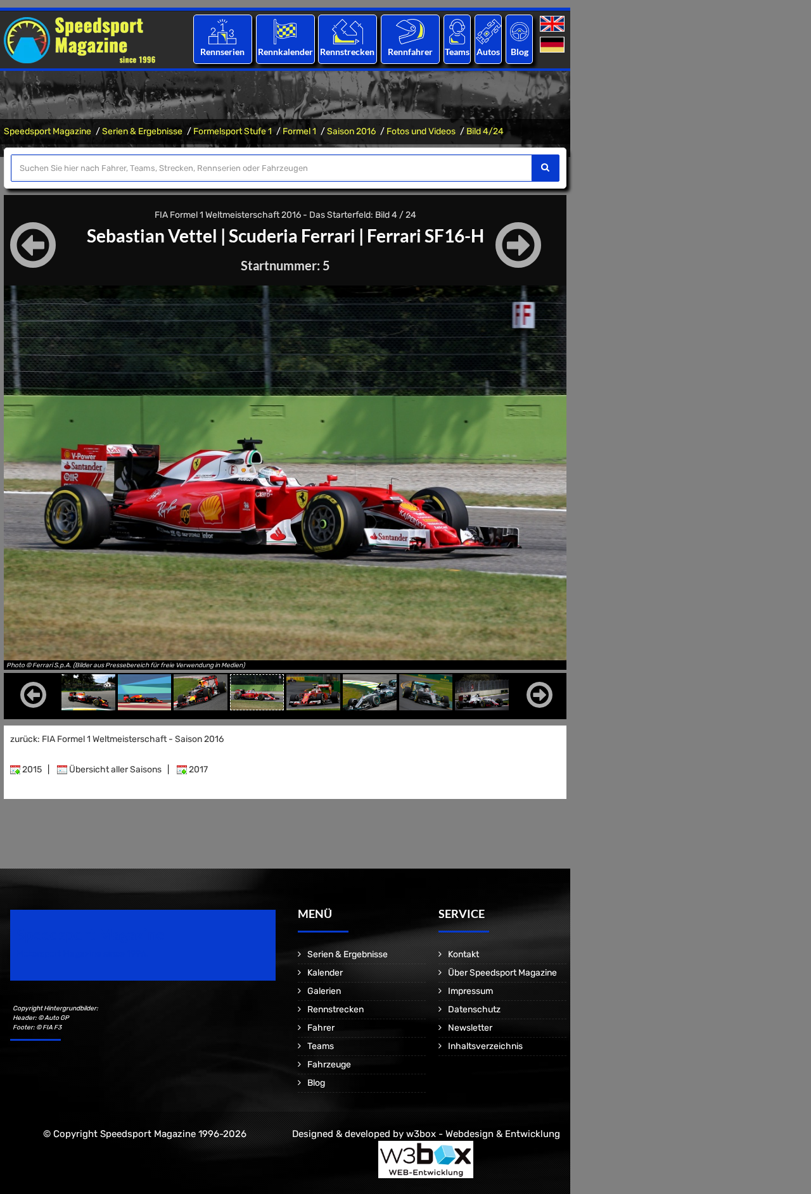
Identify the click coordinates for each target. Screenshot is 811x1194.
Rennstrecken (348, 51)
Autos (488, 51)
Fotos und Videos (421, 131)
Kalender (325, 972)
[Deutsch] (553, 45)
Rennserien (222, 51)
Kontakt (463, 954)
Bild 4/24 (485, 131)
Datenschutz (474, 1009)
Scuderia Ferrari (292, 235)
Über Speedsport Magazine (502, 972)
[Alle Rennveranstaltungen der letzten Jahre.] (285, 31)
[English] (553, 24)
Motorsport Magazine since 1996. (82, 953)
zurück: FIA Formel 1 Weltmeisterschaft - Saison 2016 (117, 739)
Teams (457, 51)
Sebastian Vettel (152, 235)
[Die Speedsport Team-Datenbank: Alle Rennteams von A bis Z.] (457, 31)
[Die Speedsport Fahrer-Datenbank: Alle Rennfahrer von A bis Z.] (410, 31)
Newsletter (470, 1027)
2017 (197, 769)
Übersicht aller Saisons (114, 769)
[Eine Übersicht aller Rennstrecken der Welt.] (347, 31)
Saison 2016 (351, 131)
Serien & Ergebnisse (142, 131)
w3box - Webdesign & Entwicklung (483, 1134)
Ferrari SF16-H (425, 235)
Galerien (324, 991)
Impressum (470, 991)
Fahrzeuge (329, 1064)
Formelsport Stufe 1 (232, 131)
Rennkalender (284, 51)
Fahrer (321, 1027)
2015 (31, 769)
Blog (519, 51)
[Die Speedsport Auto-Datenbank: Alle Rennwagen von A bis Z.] (488, 31)
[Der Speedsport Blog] (519, 31)
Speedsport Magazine (47, 131)
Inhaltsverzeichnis (485, 1046)
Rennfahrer (410, 51)
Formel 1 (299, 131)
